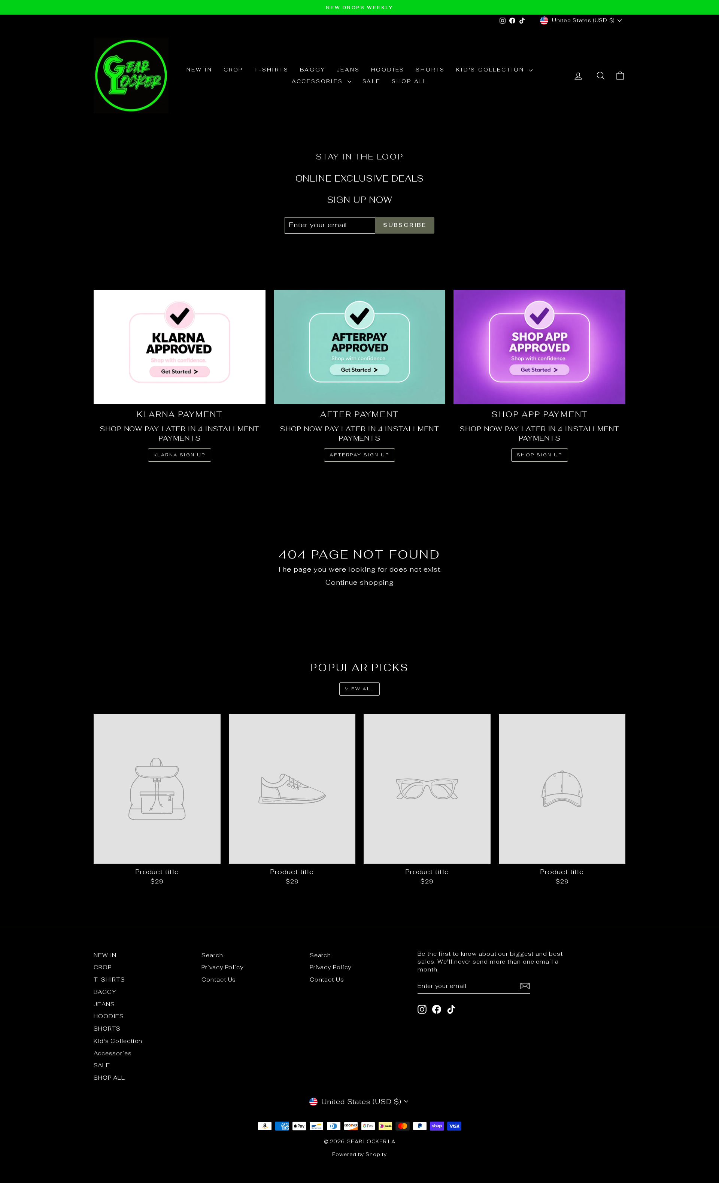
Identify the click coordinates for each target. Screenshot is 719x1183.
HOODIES (388, 69)
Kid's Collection (491, 69)
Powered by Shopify (359, 1154)
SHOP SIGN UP (539, 455)
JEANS (348, 69)
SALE (371, 81)
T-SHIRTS (271, 69)
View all (359, 689)
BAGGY (312, 69)
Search (212, 955)
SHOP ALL (409, 81)
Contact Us (218, 979)
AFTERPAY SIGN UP (359, 455)
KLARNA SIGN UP (180, 455)
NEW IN (199, 69)
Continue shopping (359, 582)
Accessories (319, 81)
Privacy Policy (222, 967)
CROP (233, 69)
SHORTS (430, 69)
